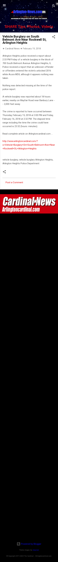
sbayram (35, 550)
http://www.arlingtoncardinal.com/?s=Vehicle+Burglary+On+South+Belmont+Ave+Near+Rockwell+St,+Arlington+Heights (28, 145)
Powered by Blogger (30, 544)
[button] (54, 37)
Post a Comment (14, 182)
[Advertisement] (29, 519)
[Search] (54, 6)
